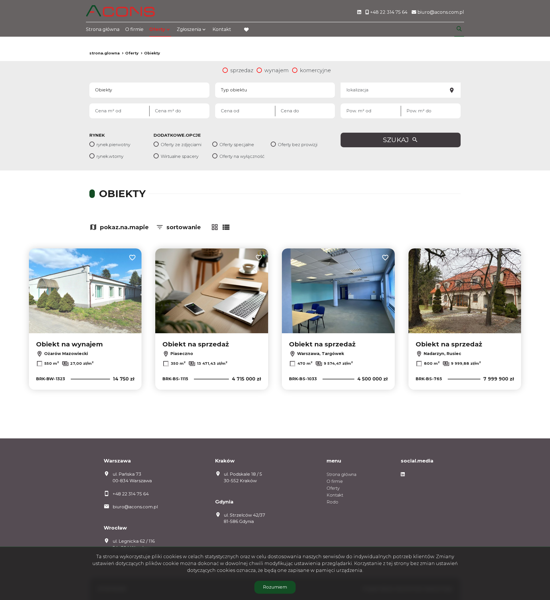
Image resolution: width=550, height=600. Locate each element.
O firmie (134, 29)
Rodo (332, 502)
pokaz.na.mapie (124, 227)
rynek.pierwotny (113, 144)
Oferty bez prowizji (297, 144)
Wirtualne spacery (180, 156)
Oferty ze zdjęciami (181, 144)
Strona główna (102, 29)
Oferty (157, 29)
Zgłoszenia (189, 29)
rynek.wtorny (110, 156)
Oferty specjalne (236, 144)
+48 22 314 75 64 (131, 494)
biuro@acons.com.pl (135, 506)
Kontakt (222, 29)
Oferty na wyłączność (241, 156)
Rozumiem (275, 587)
